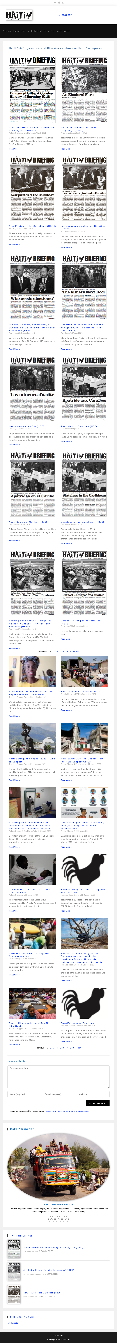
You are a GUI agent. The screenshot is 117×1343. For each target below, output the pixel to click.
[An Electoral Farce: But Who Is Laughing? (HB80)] (13, 1272)
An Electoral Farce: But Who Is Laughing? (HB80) (48, 1270)
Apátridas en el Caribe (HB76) (28, 522)
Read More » (14, 149)
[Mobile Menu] (74, 15)
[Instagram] (58, 1219)
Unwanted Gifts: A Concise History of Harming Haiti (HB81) (53, 1247)
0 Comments (46, 1251)
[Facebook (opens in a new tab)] (59, 2)
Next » (76, 651)
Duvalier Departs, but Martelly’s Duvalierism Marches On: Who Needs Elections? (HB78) (32, 327)
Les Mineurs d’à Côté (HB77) (27, 426)
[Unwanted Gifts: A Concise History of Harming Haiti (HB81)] (13, 1249)
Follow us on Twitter (23, 1317)
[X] (65, 1219)
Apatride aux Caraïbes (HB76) (80, 426)
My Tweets (12, 1323)
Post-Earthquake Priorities (77, 1023)
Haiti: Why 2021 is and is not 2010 (83, 691)
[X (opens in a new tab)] (55, 2)
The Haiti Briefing (21, 1236)
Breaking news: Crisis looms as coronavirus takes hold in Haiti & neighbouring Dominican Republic (30, 825)
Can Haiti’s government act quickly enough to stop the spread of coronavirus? (83, 825)
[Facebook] (51, 1219)
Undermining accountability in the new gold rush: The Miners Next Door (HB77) (82, 327)
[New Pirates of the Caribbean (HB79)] (13, 1294)
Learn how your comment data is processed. (67, 1111)
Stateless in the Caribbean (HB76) (82, 522)
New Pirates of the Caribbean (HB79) (32, 226)
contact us (58, 1335)
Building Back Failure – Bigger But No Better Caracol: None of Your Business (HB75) (31, 623)
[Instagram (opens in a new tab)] (62, 2)
